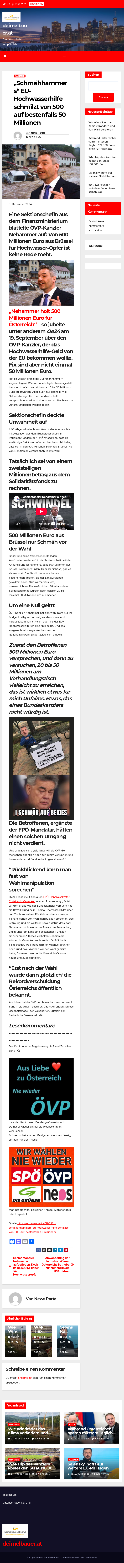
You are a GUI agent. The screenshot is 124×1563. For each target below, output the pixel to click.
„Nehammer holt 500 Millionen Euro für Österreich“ (34, 318)
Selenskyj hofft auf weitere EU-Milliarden (88, 1466)
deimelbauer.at (22, 1543)
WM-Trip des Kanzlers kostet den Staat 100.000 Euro (102, 161)
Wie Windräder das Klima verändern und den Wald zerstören (101, 126)
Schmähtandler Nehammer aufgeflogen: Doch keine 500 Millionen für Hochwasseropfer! (26, 1266)
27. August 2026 (20, 1439)
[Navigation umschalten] (64, 56)
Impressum (9, 1494)
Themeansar (90, 1557)
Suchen (93, 74)
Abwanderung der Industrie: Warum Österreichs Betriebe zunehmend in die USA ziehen (55, 1264)
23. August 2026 (80, 1474)
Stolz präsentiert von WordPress (43, 1557)
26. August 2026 (80, 1439)
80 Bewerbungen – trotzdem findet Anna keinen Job (101, 188)
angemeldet (25, 1377)
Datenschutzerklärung (16, 1502)
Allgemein (20, 76)
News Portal (38, 132)
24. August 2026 (21, 1474)
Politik (72, 1425)
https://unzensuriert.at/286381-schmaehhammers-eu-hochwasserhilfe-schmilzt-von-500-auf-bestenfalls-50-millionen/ (39, 1228)
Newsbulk (74, 1557)
